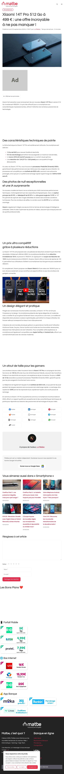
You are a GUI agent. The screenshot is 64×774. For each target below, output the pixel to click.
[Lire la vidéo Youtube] (25, 290)
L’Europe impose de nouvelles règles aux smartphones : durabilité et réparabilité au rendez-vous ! (31, 522)
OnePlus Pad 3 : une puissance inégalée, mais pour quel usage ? (10, 495)
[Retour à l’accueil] (10, 4)
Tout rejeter (22, 767)
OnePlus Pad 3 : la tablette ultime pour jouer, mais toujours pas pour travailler (32, 495)
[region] (21, 761)
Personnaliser (10, 767)
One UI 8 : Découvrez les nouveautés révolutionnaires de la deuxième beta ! (50, 520)
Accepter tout (32, 767)
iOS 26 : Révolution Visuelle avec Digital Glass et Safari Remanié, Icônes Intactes (11, 519)
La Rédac (41, 447)
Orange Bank (38, 745)
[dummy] (15, 90)
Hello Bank (37, 738)
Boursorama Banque (41, 740)
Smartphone (8, 9)
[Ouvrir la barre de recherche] (57, 4)
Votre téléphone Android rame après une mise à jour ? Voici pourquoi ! (51, 495)
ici (7, 750)
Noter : (4, 564)
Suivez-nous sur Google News (30, 466)
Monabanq (37, 743)
